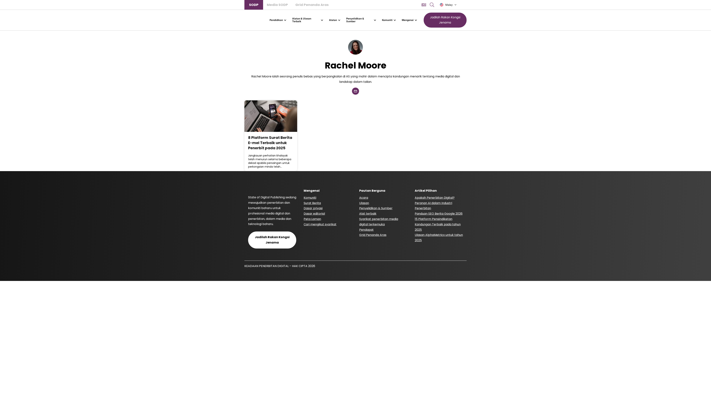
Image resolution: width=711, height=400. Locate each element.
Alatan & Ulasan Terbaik (301, 20)
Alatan (333, 20)
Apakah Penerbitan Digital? (435, 198)
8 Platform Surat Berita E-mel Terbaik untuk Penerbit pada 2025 (270, 143)
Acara (363, 198)
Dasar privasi (313, 208)
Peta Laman (312, 219)
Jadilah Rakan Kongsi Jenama (445, 20)
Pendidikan (276, 20)
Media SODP (277, 4)
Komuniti (387, 20)
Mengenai (408, 20)
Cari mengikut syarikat (320, 224)
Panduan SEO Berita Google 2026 (439, 213)
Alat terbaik (367, 213)
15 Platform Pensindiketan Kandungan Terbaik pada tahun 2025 (438, 224)
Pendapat (366, 230)
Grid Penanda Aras (312, 4)
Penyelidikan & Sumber (355, 20)
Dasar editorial (314, 213)
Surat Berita (312, 203)
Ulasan (364, 203)
